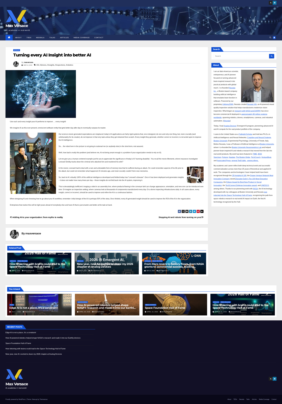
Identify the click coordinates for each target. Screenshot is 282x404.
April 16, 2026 (152, 312)
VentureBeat (266, 157)
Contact (98, 38)
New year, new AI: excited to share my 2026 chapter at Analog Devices (105, 265)
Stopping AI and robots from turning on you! (180, 217)
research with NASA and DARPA (248, 111)
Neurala (40, 38)
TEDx (28, 38)
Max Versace (17, 25)
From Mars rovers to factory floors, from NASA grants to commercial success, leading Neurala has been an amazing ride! (174, 266)
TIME (255, 154)
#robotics (69, 65)
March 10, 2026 (221, 312)
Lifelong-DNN (227, 104)
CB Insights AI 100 (239, 175)
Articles (64, 38)
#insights (50, 65)
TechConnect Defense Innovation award (241, 185)
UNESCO (265, 185)
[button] (270, 37)
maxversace (28, 62)
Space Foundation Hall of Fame (165, 307)
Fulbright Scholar (245, 134)
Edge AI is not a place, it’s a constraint (33, 307)
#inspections (60, 65)
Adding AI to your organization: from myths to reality (37, 217)
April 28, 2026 (85, 312)
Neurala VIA (252, 104)
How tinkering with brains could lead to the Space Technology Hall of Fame (37, 265)
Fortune (225, 157)
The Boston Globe (243, 157)
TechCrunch (256, 157)
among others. (253, 161)
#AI (37, 65)
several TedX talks (239, 161)
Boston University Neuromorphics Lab (247, 147)
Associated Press (224, 161)
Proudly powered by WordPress (16, 399)
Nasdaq (232, 157)
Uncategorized (82, 302)
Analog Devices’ (230, 126)
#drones (43, 65)
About (18, 38)
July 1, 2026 (16, 312)
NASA (255, 189)
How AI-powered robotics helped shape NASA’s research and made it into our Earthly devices (106, 307)
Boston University (267, 144)
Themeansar (43, 399)
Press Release (22, 261)
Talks (52, 38)
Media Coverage (81, 38)
